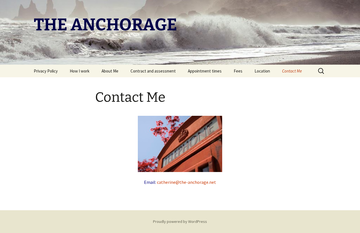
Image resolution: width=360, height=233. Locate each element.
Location (262, 71)
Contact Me (292, 71)
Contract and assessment (153, 71)
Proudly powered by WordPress (180, 221)
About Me (110, 71)
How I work (79, 71)
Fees (238, 71)
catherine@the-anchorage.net (186, 182)
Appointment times (205, 71)
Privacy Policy (46, 71)
